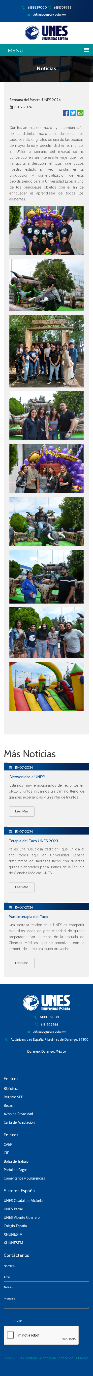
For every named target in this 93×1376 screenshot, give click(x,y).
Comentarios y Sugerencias (24, 1178)
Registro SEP (13, 1097)
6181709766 (62, 7)
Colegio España (15, 1226)
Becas (8, 1106)
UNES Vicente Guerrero (22, 1218)
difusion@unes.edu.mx (49, 15)
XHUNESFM (13, 1243)
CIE (6, 1153)
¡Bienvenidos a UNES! (27, 776)
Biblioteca (11, 1089)
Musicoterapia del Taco (28, 916)
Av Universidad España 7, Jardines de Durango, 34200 (49, 1039)
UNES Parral (13, 1209)
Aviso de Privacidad (18, 1114)
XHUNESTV (13, 1234)
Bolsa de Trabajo (16, 1161)
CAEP (8, 1145)
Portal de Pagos (15, 1170)
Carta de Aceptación (19, 1122)
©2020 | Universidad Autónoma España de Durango (46, 1358)
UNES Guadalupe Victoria (23, 1201)
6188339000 (37, 7)
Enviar (17, 1321)
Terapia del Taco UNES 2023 (33, 841)
